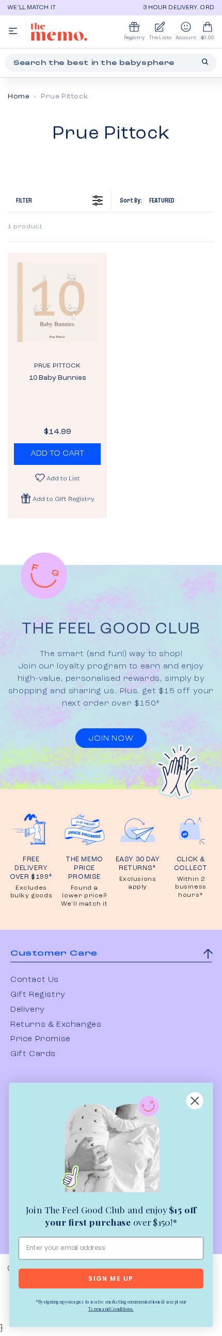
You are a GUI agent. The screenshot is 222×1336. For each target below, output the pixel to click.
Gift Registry (38, 995)
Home (18, 96)
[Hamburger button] (13, 31)
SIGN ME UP (111, 1278)
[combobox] (111, 63)
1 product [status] (25, 227)
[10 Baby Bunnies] (57, 302)
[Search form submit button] (205, 61)
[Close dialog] (195, 1101)
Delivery (27, 1010)
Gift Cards (33, 1054)
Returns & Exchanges (55, 1025)
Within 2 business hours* (191, 887)
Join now (110, 738)
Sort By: (147, 200)
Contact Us (34, 980)
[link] (110, 1146)
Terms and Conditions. (111, 1309)
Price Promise (40, 1039)
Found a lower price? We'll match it (84, 896)
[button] (57, 498)
